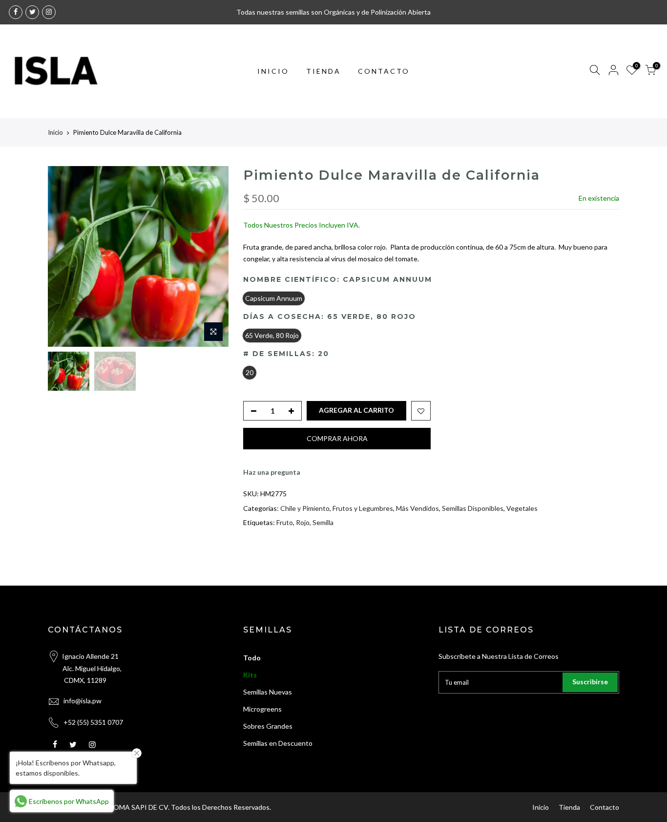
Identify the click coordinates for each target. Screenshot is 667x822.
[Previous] (65, 256)
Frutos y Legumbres (363, 508)
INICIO (273, 71)
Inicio (55, 132)
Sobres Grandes (267, 726)
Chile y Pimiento (305, 508)
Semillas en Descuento (278, 743)
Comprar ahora (337, 438)
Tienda (569, 807)
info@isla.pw (82, 700)
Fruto (284, 522)
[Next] (211, 256)
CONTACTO (384, 71)
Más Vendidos (417, 508)
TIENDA (323, 71)
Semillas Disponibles (472, 508)
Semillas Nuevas (267, 692)
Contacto (604, 807)
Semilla (323, 522)
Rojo (303, 522)
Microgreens (262, 709)
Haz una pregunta (271, 472)
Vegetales (522, 508)
